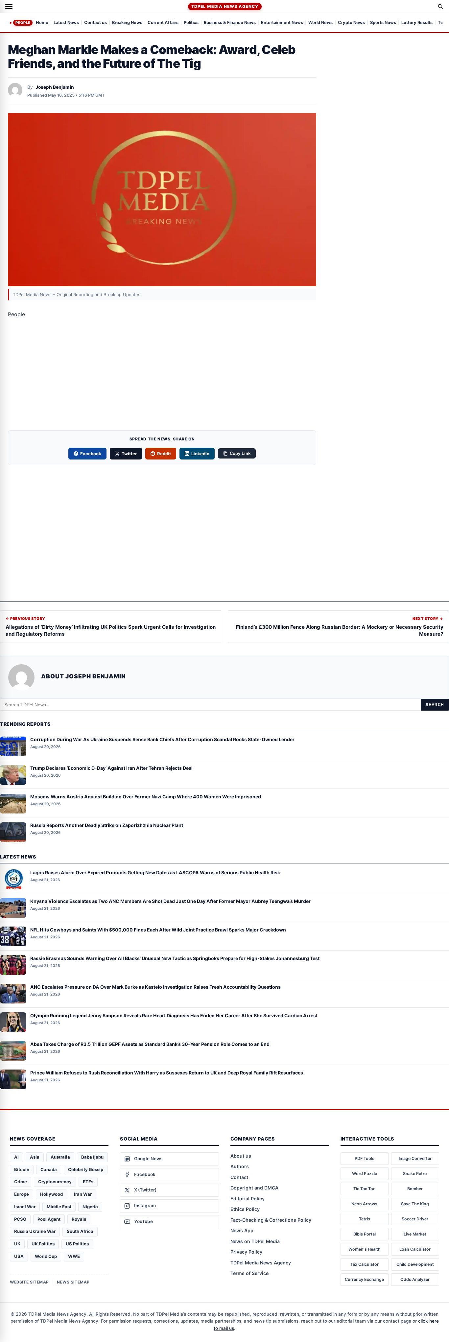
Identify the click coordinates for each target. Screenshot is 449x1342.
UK (17, 1243)
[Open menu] (9, 6)
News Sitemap (73, 1282)
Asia (34, 1157)
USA (19, 1256)
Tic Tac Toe (364, 1188)
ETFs (88, 1181)
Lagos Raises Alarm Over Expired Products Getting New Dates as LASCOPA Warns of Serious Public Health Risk (155, 872)
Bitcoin (21, 1169)
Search (435, 704)
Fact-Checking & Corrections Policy (270, 1220)
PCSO (20, 1219)
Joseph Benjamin (54, 87)
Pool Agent (48, 1219)
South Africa (80, 1231)
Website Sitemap (29, 1282)
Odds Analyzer (415, 1279)
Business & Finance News (230, 23)
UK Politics (43, 1243)
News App (241, 1230)
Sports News (383, 23)
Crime (20, 1181)
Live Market (415, 1234)
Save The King (415, 1203)
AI (16, 1157)
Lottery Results (417, 23)
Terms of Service (249, 1273)
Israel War (24, 1206)
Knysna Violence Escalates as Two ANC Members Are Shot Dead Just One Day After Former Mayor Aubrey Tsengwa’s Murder (170, 901)
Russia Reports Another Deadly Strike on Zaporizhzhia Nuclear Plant (106, 825)
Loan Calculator (415, 1249)
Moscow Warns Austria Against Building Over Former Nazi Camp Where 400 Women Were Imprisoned (145, 797)
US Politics (77, 1243)
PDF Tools (364, 1158)
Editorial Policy (247, 1198)
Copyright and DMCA (254, 1187)
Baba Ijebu (92, 1157)
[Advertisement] (162, 376)
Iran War (83, 1194)
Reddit (164, 453)
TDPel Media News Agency (224, 6)
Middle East (59, 1206)
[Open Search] (440, 6)
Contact (239, 1177)
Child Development (415, 1264)
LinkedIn (200, 453)
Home (42, 23)
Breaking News (127, 23)
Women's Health (364, 1249)
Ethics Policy (245, 1209)
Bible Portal (364, 1234)
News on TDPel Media (255, 1241)
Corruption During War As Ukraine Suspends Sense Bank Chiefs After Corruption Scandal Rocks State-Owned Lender (162, 739)
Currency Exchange (364, 1279)
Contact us (95, 23)
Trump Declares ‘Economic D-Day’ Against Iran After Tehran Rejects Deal (111, 768)
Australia (60, 1157)
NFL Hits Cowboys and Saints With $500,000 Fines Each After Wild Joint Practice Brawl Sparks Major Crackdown (158, 929)
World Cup (46, 1256)
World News (320, 23)
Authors (239, 1166)
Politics (191, 23)
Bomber (415, 1188)
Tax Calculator (364, 1264)
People (22, 22)
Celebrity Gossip (85, 1169)
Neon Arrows (364, 1203)
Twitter (129, 453)
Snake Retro (415, 1173)
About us (240, 1156)
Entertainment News (282, 23)
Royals (79, 1219)
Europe (21, 1194)
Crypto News (351, 23)
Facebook (90, 453)
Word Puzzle (364, 1173)
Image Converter (415, 1158)
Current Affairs (163, 23)
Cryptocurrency (55, 1181)
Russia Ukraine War (35, 1231)
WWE (74, 1256)
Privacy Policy (246, 1252)
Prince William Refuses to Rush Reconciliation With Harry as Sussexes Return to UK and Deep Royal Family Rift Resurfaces (166, 1072)
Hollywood (51, 1194)
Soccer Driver (415, 1218)
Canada (48, 1169)
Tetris (364, 1218)
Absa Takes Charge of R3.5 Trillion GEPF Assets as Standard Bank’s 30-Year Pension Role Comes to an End (150, 1044)
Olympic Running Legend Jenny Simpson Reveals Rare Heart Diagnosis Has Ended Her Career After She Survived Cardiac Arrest (174, 1015)
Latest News (66, 23)
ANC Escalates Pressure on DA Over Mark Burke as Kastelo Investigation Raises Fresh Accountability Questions (155, 987)
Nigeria (90, 1206)
